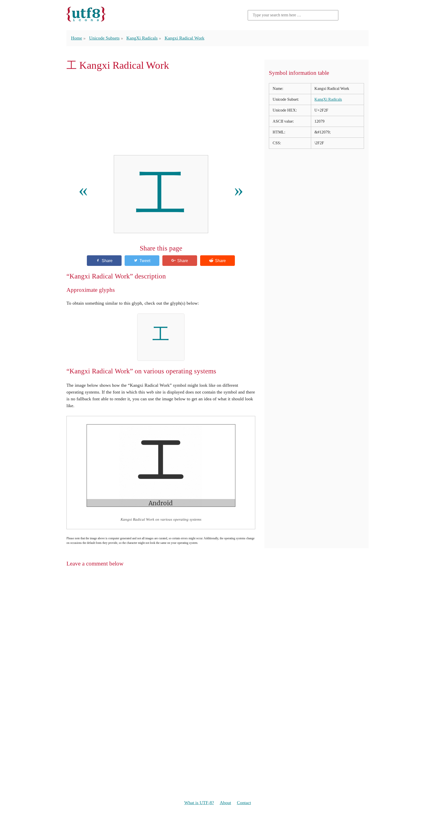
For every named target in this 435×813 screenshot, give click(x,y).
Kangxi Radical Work (184, 38)
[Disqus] (217, 637)
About (225, 802)
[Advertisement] (160, 113)
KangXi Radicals (142, 38)
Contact (244, 802)
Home (76, 38)
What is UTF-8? (199, 802)
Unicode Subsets (104, 38)
